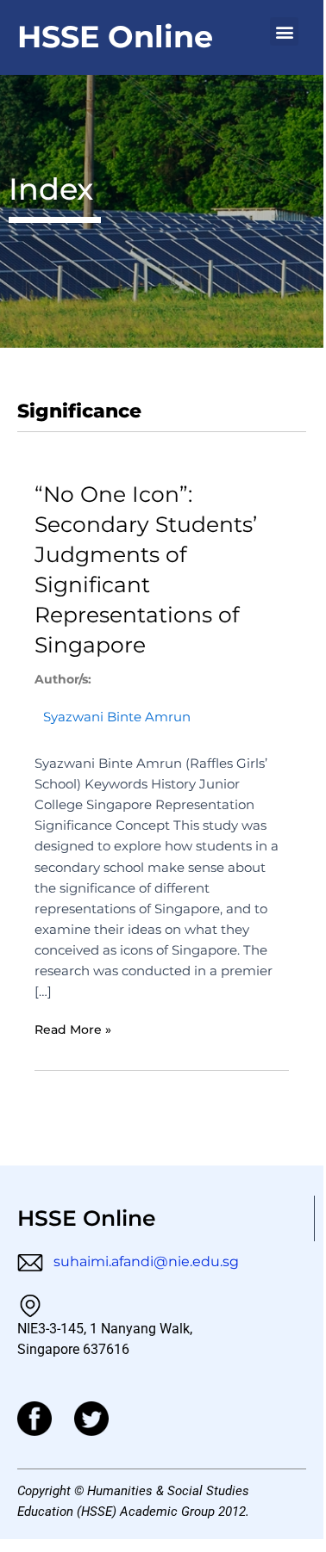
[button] (284, 31)
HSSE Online (115, 36)
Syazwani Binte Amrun (117, 717)
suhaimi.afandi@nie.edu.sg (144, 1261)
